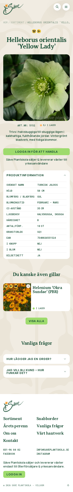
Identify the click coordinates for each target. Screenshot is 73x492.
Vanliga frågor (50, 426)
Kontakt (10, 441)
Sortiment (17, 22)
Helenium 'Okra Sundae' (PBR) (47, 290)
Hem (5, 22)
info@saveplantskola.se (52, 449)
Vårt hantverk (49, 433)
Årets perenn (15, 426)
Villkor (39, 485)
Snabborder (47, 419)
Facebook (9, 453)
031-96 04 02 (11, 449)
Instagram (43, 453)
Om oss (9, 433)
